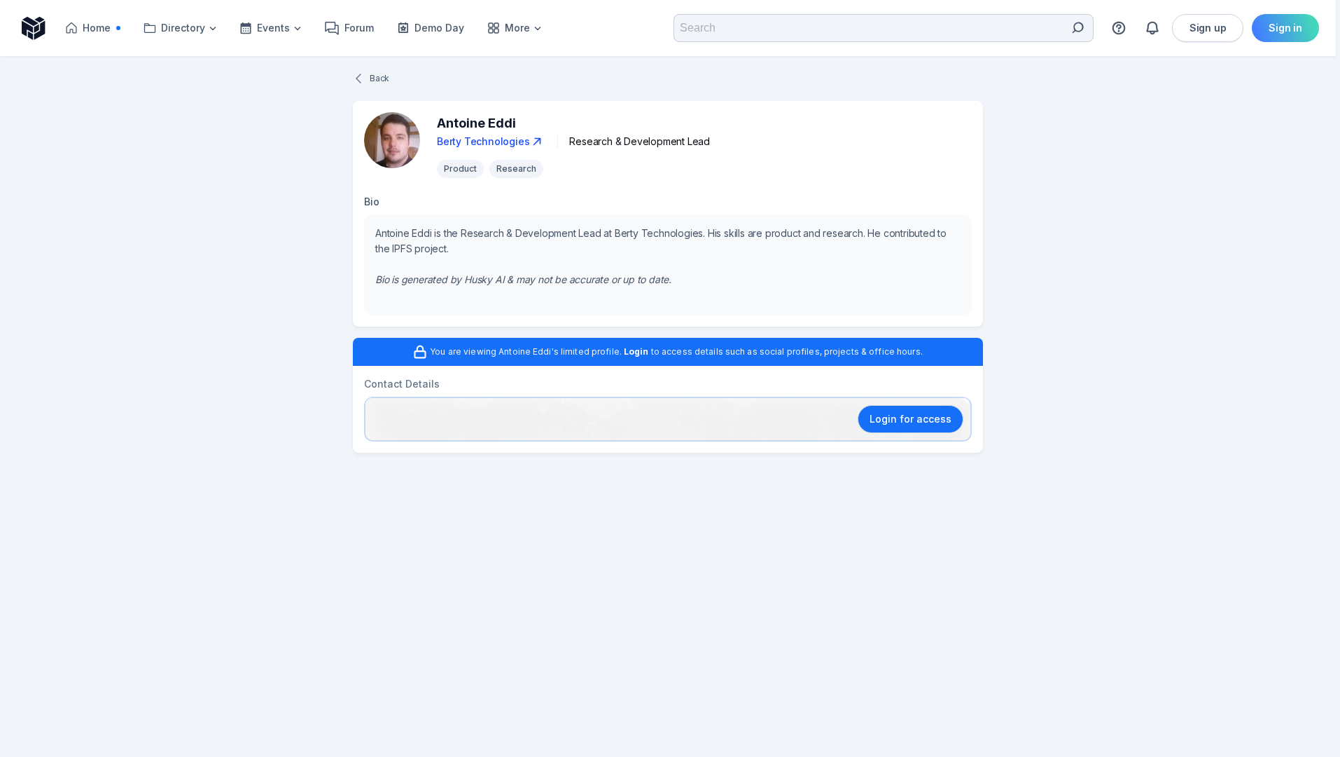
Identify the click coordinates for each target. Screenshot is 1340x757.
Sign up (1208, 28)
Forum (359, 28)
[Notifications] (1152, 28)
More (517, 28)
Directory (183, 28)
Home (106, 31)
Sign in (1285, 28)
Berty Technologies (483, 141)
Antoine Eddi (476, 123)
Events (273, 28)
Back (379, 78)
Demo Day (439, 28)
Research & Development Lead (639, 141)
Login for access (910, 419)
